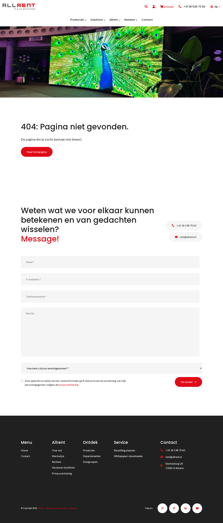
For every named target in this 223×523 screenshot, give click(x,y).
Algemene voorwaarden (56, 508)
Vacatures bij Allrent (63, 467)
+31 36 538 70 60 (186, 225)
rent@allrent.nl (187, 236)
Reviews (56, 461)
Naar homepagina (37, 151)
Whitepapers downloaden (128, 456)
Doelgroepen (90, 461)
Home (24, 450)
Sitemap (73, 508)
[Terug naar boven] (216, 516)
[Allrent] (18, 6)
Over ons (57, 450)
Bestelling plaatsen (124, 450)
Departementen (92, 456)
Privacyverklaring (62, 473)
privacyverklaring (68, 384)
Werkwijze (58, 456)
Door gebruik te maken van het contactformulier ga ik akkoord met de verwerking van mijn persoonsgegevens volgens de (75, 382)
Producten (89, 450)
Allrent (40, 508)
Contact (25, 456)
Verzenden (187, 381)
